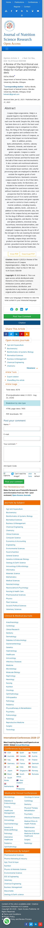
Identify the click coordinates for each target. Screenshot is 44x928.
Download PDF (28, 254)
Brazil (9, 774)
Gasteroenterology (13, 644)
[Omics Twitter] (16, 11)
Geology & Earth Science (16, 563)
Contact (27, 7)
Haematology (11, 651)
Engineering (10, 545)
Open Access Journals (21, 495)
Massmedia (8, 891)
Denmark (35, 763)
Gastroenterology (11, 824)
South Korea (8, 779)
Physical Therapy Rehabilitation (31, 809)
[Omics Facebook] (11, 11)
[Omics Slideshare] (32, 11)
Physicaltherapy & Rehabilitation (18, 708)
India (21, 767)
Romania (35, 774)
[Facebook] (26, 924)
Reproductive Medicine (15, 722)
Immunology (11, 658)
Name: (7, 424)
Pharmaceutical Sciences (16, 595)
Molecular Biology (13, 672)
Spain (21, 753)
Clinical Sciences (12, 534)
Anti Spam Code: (10, 466)
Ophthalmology (12, 694)
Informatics (10, 570)
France (22, 763)
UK (8, 767)
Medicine (9, 665)
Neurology (10, 679)
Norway (34, 771)
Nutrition (9, 687)
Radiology (10, 719)
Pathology (10, 701)
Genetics (9, 647)
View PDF (14, 254)
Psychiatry (10, 712)
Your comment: (10, 444)
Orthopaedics (11, 697)
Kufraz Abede (9, 76)
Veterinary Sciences (13, 609)
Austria (34, 756)
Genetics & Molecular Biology (17, 559)
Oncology (10, 690)
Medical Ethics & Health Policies (30, 822)
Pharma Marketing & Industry (15, 859)
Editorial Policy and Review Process (17, 919)
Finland (34, 760)
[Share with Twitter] (11, 334)
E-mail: (6, 434)
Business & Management (16, 359)
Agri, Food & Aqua (11, 862)
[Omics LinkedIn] (22, 11)
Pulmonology (11, 715)
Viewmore (31, 368)
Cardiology (10, 626)
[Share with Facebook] (6, 334)
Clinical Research (12, 629)
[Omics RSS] (27, 11)
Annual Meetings (22, 745)
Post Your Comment (22, 316)
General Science (12, 556)
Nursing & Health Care (14, 591)
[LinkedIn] (36, 924)
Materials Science (13, 573)
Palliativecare (29, 827)
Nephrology (10, 676)
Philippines (20, 789)
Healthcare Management (9, 811)
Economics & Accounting (16, 541)
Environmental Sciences (15, 548)
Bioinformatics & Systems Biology (20, 352)
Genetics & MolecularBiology (11, 828)
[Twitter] (31, 924)
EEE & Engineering (11, 877)
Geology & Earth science (14, 894)
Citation (22, 323)
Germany (11, 763)
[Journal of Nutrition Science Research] (9, 26)
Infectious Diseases (13, 662)
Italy (9, 760)
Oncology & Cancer (31, 797)
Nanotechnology (12, 584)
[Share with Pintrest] (21, 334)
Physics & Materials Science (15, 869)
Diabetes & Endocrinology (16, 640)
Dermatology (11, 637)
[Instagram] (40, 924)
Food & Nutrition (12, 552)
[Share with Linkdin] (16, 334)
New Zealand (19, 781)
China (21, 760)
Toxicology (10, 730)
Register (17, 7)
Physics (9, 598)
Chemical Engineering (15, 362)
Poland (34, 753)
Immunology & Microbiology (17, 566)
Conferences (33, 2)
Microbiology (11, 669)
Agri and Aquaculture (15, 345)
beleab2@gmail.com (11, 94)
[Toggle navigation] (7, 48)
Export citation (13, 377)
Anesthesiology (12, 622)
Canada (22, 756)
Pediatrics (10, 705)
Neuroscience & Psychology (17, 588)
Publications (19, 2)
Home (8, 2)
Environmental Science (13, 873)
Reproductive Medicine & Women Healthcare (31, 833)
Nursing (9, 683)
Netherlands (9, 786)
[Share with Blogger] (26, 334)
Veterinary (8, 880)
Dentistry (9, 633)
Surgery (9, 726)
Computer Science (13, 538)
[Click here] (6, 11)
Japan (9, 771)
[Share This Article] (16, 309)
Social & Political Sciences (16, 606)
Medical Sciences (13, 581)
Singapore (23, 771)
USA (9, 753)
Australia (10, 756)
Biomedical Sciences (15, 355)
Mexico (34, 767)
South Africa (20, 775)
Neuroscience (9, 817)
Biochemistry (12, 349)
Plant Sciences (11, 602)
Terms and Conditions (12, 914)
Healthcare (10, 654)
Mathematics (11, 577)
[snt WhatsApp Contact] (22, 15)
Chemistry (11, 366)
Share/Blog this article (15, 380)
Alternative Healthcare (8, 838)
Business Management (13, 887)
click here (30, 475)
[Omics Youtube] (38, 11)
